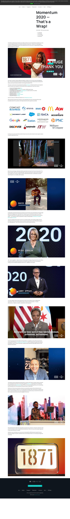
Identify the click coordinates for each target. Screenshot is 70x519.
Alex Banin (39, 216)
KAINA (9, 217)
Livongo (18, 95)
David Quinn (35, 216)
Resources (34, 6)
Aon (21, 88)
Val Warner (28, 84)
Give (44, 6)
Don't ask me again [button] (37, 3)
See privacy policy (37, 494)
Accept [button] (32, 3)
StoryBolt (21, 91)
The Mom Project (20, 94)
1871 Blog (48, 6)
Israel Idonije (20, 89)
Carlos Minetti (18, 384)
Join (19, 6)
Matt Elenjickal (23, 90)
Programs (28, 6)
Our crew (39, 6)
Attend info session (54, 52)
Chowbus (18, 93)
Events (23, 6)
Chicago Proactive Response (22, 342)
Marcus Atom (14, 217)
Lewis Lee (29, 383)
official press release (28, 97)
